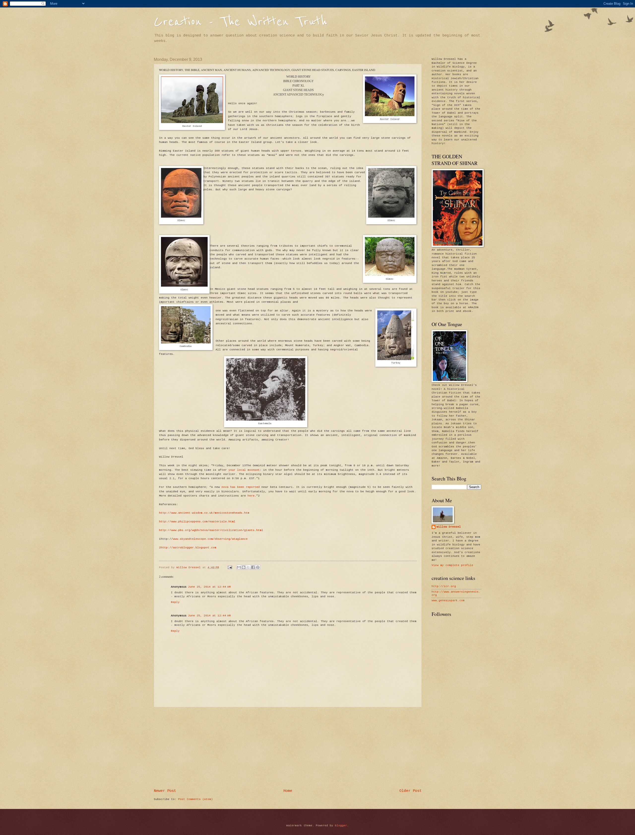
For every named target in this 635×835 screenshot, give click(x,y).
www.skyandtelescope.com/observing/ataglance (210, 538)
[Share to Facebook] (253, 567)
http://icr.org (444, 586)
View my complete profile (452, 565)
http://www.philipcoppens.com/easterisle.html (197, 521)
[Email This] (238, 567)
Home (287, 791)
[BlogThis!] (243, 567)
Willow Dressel (449, 526)
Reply (175, 602)
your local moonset (244, 469)
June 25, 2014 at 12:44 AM (209, 586)
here (251, 495)
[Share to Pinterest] (257, 567)
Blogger (341, 825)
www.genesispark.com (448, 600)
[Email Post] (230, 567)
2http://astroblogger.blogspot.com (187, 547)
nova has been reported (241, 487)
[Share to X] (248, 567)
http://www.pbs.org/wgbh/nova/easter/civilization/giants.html (211, 530)
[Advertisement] (288, 748)
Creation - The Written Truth (240, 22)
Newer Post (165, 791)
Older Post (410, 791)
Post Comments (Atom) (195, 799)
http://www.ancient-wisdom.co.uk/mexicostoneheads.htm (204, 512)
